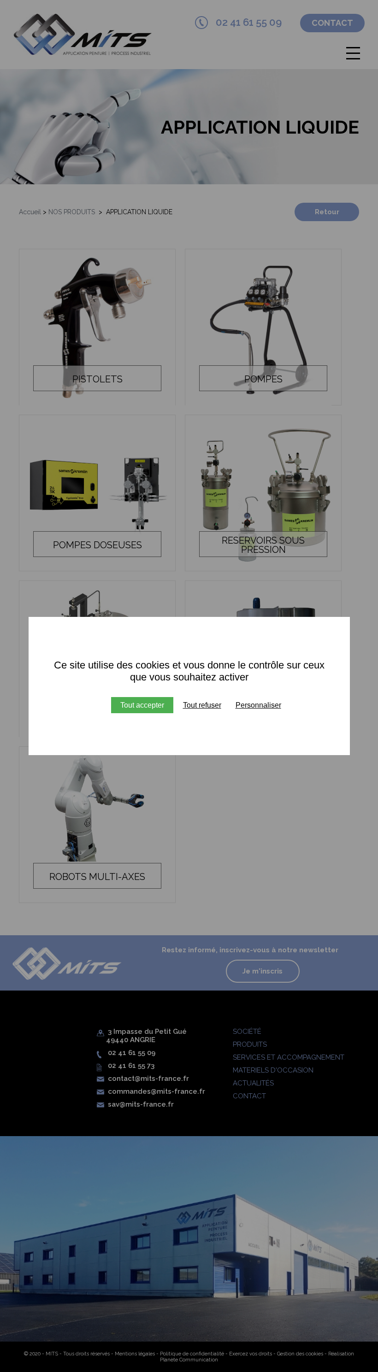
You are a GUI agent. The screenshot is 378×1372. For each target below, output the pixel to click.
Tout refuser (202, 705)
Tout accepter (142, 705)
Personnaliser (258, 705)
